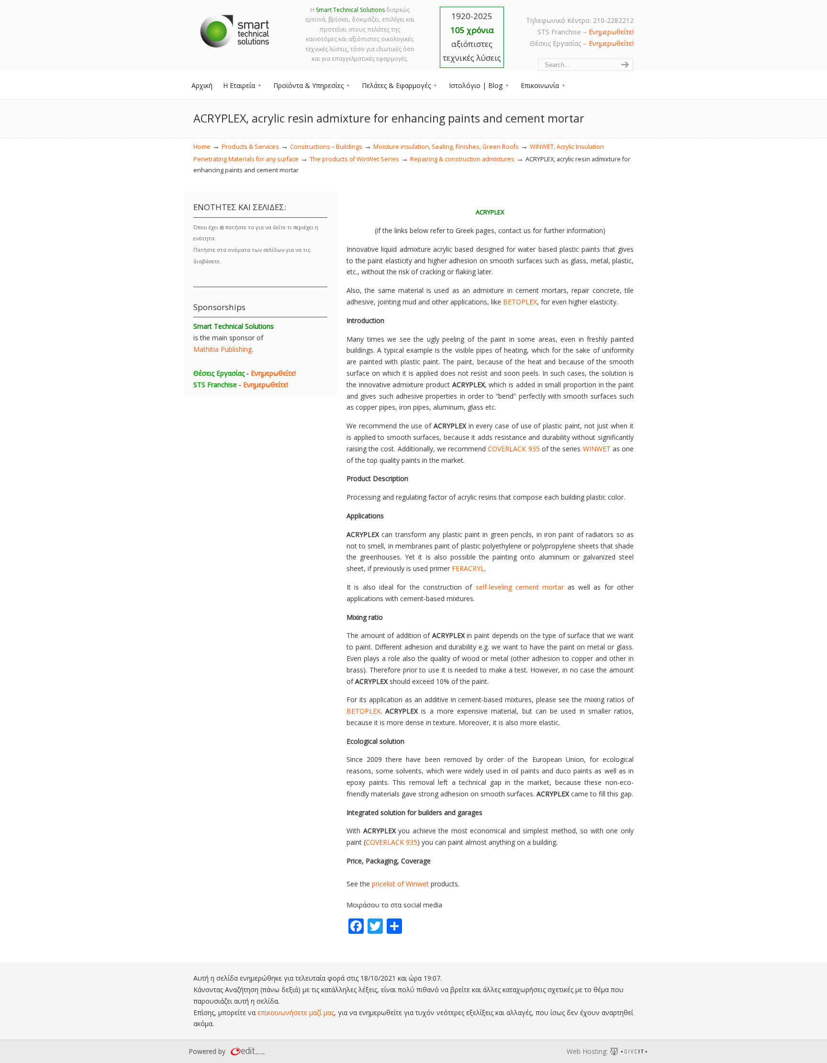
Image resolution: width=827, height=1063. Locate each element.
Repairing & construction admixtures (462, 159)
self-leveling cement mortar (520, 587)
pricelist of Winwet (400, 883)
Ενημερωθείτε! (611, 31)
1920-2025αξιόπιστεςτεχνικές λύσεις (472, 37)
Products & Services (250, 147)
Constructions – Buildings (326, 147)
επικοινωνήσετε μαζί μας (295, 1012)
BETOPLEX (520, 301)
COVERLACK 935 (513, 448)
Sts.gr (235, 29)
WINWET (597, 448)
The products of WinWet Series (354, 159)
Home (202, 147)
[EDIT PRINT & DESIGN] (246, 1051)
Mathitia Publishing (222, 349)
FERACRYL (468, 568)
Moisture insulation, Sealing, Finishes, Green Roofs (446, 147)
